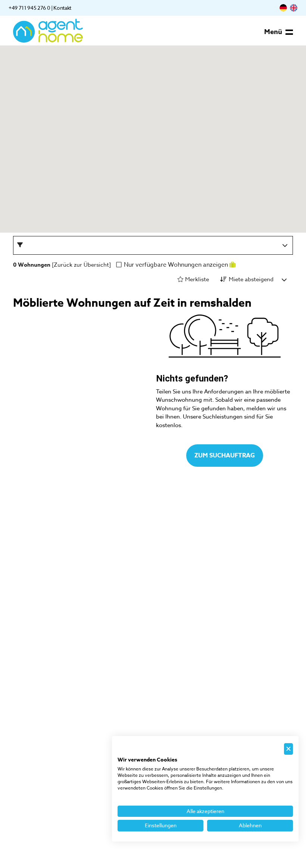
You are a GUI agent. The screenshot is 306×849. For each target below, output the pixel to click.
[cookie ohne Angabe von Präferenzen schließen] (288, 749)
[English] (293, 8)
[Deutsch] (283, 8)
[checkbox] (119, 265)
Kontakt (62, 7)
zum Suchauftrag (224, 455)
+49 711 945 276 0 (29, 7)
